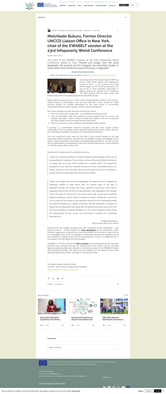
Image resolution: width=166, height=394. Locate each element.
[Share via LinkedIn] (58, 278)
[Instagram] (114, 387)
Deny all (148, 391)
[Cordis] (128, 387)
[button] (124, 5)
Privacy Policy (76, 391)
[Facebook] (109, 387)
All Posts (41, 17)
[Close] (164, 390)
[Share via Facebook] (48, 278)
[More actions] (117, 30)
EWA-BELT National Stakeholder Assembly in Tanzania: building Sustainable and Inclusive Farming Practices (113, 319)
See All (126, 295)
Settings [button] (140, 391)
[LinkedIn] (104, 387)
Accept (158, 391)
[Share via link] (62, 278)
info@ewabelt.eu (80, 376)
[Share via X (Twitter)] (53, 278)
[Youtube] (123, 387)
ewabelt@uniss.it (55, 374)
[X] (119, 387)
